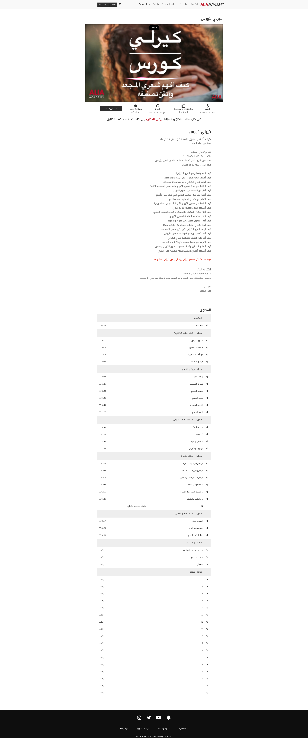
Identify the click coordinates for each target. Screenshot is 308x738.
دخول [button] (114, 4)
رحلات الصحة (170, 4)
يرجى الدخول (154, 119)
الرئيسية (194, 4)
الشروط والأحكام (164, 728)
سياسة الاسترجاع (143, 728)
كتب (179, 4)
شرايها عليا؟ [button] (158, 4)
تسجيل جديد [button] (103, 4)
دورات (186, 4)
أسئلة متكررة (183, 728)
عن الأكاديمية (144, 4)
